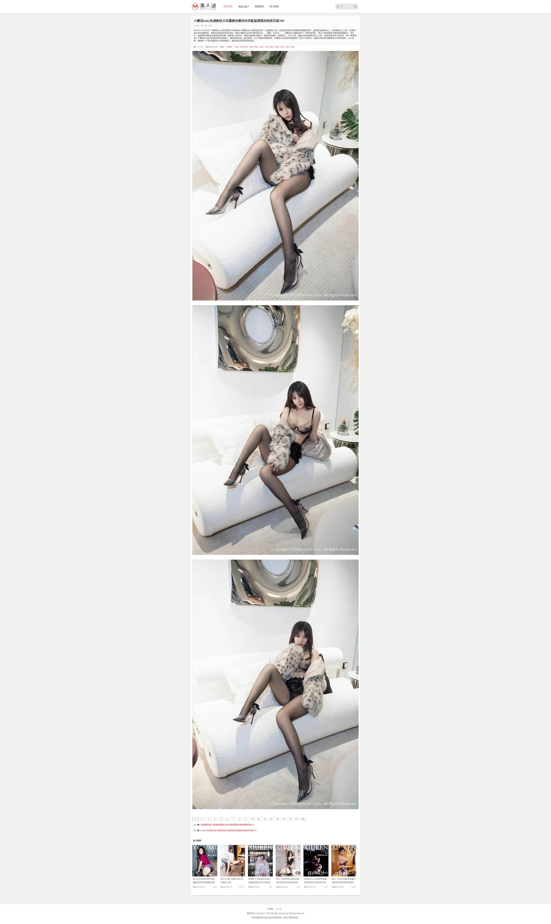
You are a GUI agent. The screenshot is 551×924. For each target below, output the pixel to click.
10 (252, 819)
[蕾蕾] (260, 864)
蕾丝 (251, 47)
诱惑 (293, 47)
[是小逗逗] (204, 864)
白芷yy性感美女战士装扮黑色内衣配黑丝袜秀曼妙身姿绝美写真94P (229, 830)
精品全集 (243, 6)
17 (296, 819)
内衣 (282, 47)
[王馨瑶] (232, 864)
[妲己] (343, 864)
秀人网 (204, 26)
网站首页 (228, 6)
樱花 (272, 47)
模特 (277, 47)
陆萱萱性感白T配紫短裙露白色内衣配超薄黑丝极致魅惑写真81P (227, 825)
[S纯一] (288, 864)
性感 (237, 47)
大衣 (267, 47)
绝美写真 (244, 47)
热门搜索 (274, 6)
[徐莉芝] (315, 864)
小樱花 (229, 47)
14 (278, 819)
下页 (303, 819)
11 (259, 819)
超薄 (262, 47)
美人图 (196, 26)
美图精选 (259, 6)
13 (271, 819)
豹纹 (256, 47)
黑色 (287, 47)
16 (290, 819)
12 (265, 819)
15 (284, 819)
